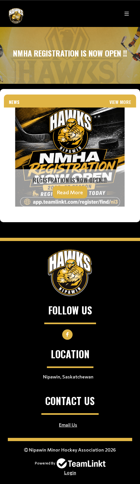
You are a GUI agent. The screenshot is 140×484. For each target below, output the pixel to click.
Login (70, 472)
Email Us (68, 424)
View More (120, 101)
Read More (70, 192)
